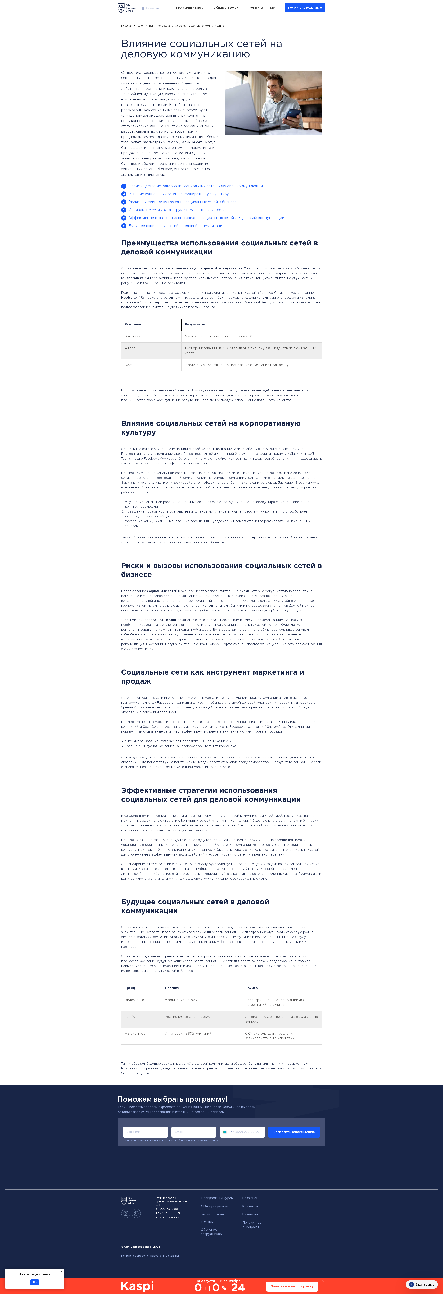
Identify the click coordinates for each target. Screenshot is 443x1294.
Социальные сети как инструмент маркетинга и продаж (178, 210)
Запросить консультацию (294, 1132)
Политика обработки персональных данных (150, 1256)
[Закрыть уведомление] (61, 1271)
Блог (140, 26)
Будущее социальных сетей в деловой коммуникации (177, 225)
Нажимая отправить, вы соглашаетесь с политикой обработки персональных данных (170, 1140)
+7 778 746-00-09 (168, 1213)
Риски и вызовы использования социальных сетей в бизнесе (183, 202)
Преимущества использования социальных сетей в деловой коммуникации (196, 186)
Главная (126, 26)
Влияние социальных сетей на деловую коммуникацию (187, 26)
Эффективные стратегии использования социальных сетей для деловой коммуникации (206, 218)
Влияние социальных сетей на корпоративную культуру (179, 194)
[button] (305, 7)
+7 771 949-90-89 (167, 1218)
